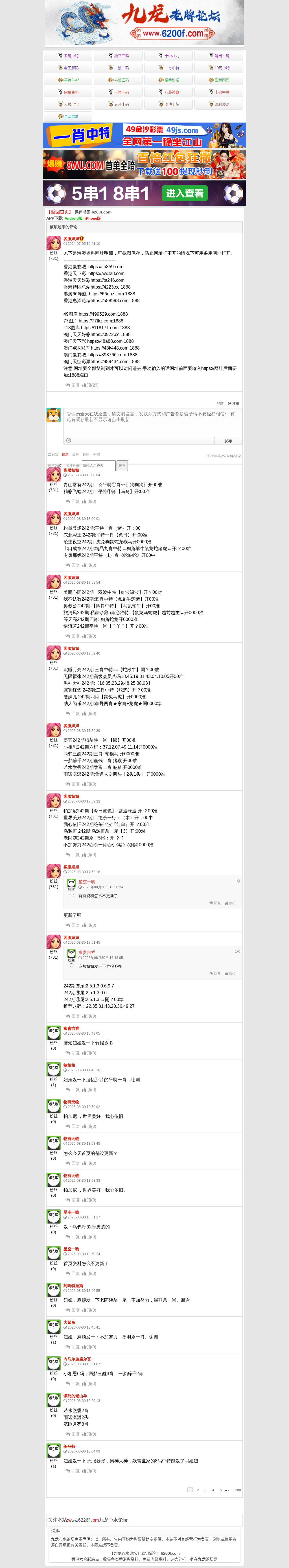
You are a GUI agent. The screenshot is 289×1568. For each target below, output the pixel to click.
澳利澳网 (222, 104)
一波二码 (121, 68)
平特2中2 (71, 80)
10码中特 (222, 68)
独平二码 (121, 56)
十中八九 (172, 56)
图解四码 (222, 80)
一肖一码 (121, 92)
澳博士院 (172, 104)
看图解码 (71, 68)
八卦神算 (172, 92)
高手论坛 (172, 80)
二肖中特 (172, 68)
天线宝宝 (71, 104)
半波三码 (121, 80)
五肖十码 (121, 104)
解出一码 (222, 56)
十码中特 (222, 92)
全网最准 (71, 116)
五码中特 (71, 56)
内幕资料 (71, 92)
